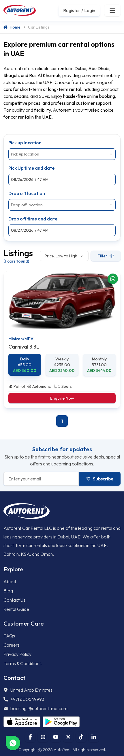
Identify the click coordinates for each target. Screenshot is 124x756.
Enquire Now (62, 398)
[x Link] (68, 737)
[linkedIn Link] (94, 737)
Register (71, 10)
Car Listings (39, 27)
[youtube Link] (55, 737)
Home (15, 27)
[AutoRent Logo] (19, 10)
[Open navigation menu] (112, 10)
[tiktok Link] (81, 737)
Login (89, 10)
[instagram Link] (43, 737)
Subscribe (103, 479)
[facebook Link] (30, 737)
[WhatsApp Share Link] (113, 279)
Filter (102, 256)
